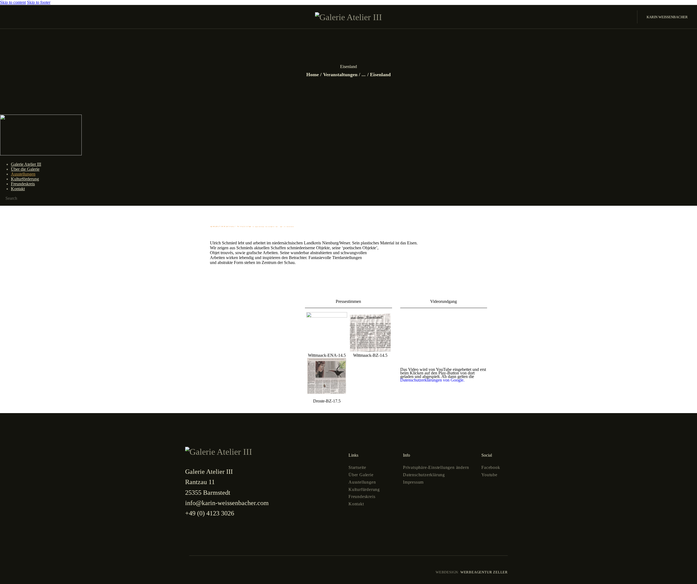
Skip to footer (38, 2)
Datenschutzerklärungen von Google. (432, 380)
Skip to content (13, 2)
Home (312, 74)
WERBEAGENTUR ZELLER (483, 572)
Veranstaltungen (340, 74)
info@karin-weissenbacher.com (227, 502)
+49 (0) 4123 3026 (209, 513)
